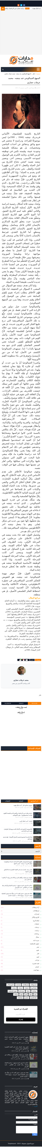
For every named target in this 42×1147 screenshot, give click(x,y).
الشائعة (21, 801)
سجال (37, 937)
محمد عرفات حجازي (21, 680)
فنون (37, 957)
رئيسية (38, 74)
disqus (21, 703)
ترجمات (37, 927)
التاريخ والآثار (35, 917)
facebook (8, 703)
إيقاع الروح (36, 920)
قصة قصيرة (35, 963)
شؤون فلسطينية (34, 943)
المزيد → (34, 1106)
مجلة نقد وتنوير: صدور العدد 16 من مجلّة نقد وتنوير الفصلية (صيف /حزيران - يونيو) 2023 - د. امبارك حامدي (17, 1074)
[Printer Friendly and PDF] (23, 660)
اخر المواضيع (34, 801)
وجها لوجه (36, 970)
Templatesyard (12, 1143)
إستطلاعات (36, 910)
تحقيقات (36, 924)
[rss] (18, 5)
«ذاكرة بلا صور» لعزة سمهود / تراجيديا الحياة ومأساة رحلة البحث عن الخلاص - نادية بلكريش (17, 1064)
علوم (37, 950)
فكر (34, 74)
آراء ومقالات (35, 907)
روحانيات (36, 934)
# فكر (32, 660)
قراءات (37, 960)
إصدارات (36, 914)
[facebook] (24, 5)
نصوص (37, 966)
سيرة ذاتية (36, 940)
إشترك (21, 1019)
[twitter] (21, 5)
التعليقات (7, 801)
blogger (34, 703)
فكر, (37, 88)
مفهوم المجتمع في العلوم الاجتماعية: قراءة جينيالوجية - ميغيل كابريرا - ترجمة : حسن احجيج (17, 1039)
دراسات (35, 8)
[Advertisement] (21, 32)
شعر (38, 947)
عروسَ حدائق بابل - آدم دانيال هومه (23, 805)
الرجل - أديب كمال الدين (25, 821)
